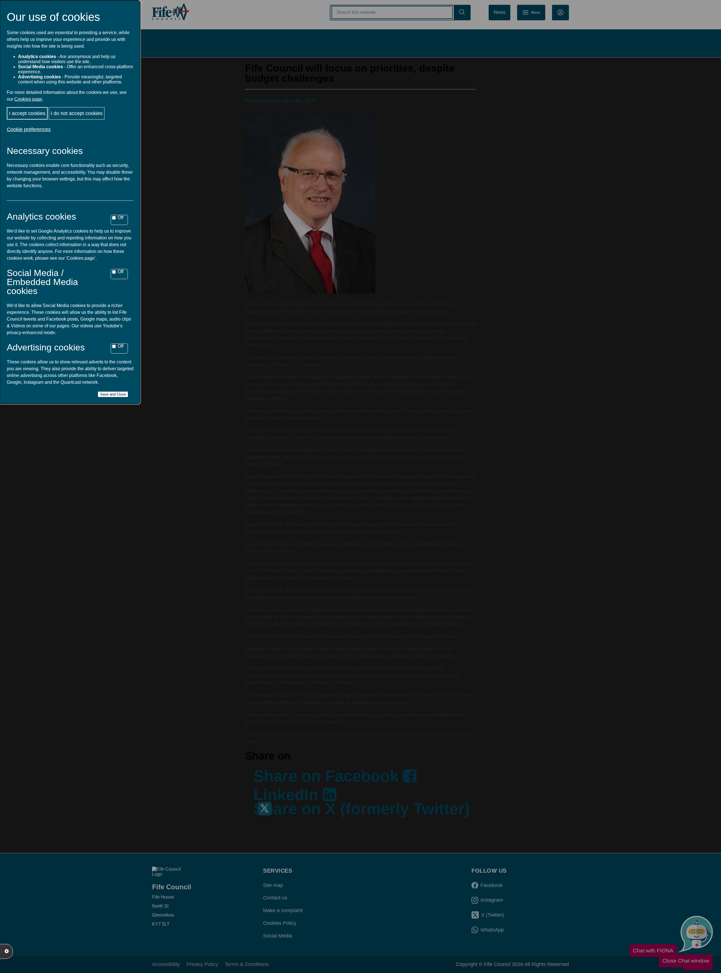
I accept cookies (27, 113)
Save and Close (113, 394)
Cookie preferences (29, 129)
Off (120, 217)
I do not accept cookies (77, 113)
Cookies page (28, 99)
